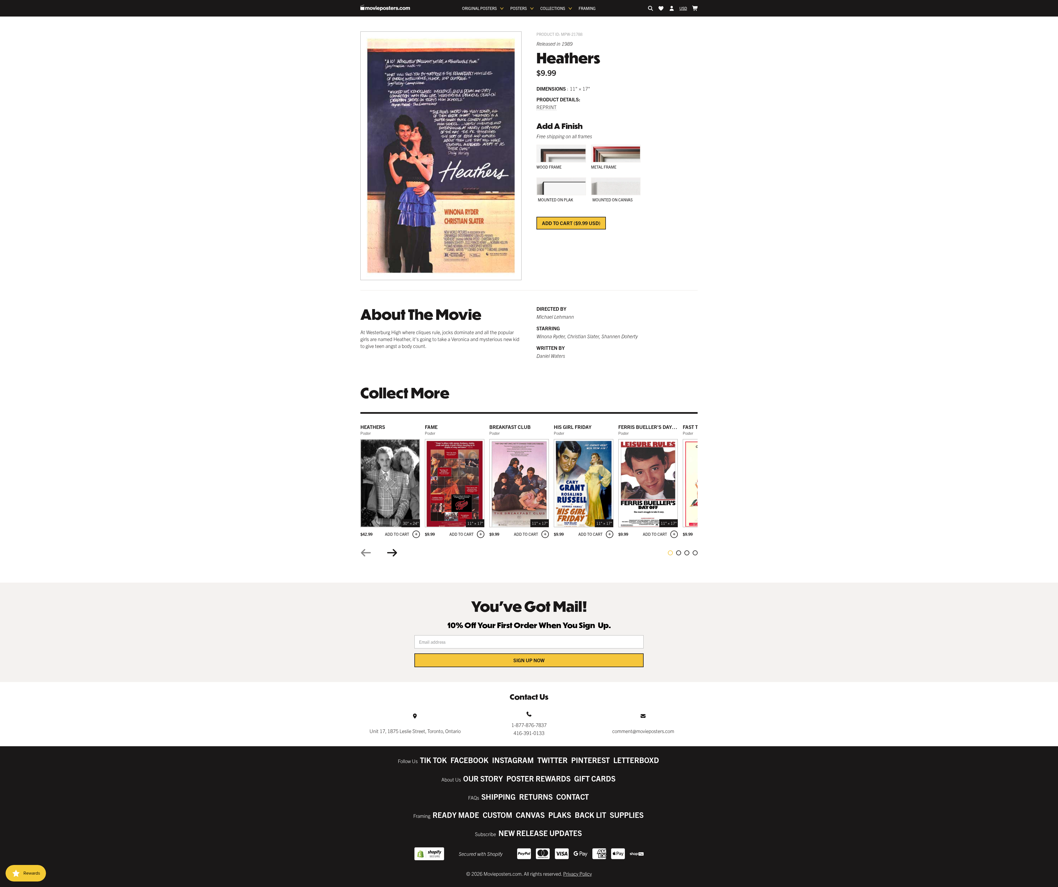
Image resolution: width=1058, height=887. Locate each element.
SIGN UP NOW (529, 660)
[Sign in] (671, 8)
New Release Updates (540, 833)
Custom (497, 814)
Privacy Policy (577, 873)
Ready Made (456, 814)
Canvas (530, 814)
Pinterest (590, 760)
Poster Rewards (538, 778)
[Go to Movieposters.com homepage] (385, 8)
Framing (587, 8)
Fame (431, 427)
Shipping (498, 796)
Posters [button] (518, 8)
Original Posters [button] (479, 8)
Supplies (627, 814)
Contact (572, 796)
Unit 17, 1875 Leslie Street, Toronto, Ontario (415, 731)
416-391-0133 (529, 733)
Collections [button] (552, 8)
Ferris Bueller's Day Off (650, 427)
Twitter (552, 760)
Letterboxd (636, 760)
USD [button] (683, 8)
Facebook (469, 760)
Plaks (559, 814)
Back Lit (590, 814)
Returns (536, 796)
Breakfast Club (510, 427)
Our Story (483, 778)
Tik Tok (433, 760)
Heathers (372, 427)
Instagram (513, 760)
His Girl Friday (573, 427)
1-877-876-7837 (529, 725)
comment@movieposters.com (643, 731)
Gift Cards (595, 778)
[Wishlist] (661, 8)
